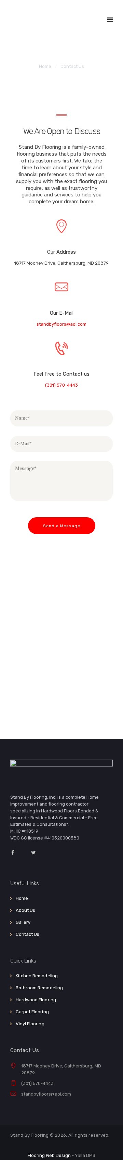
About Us (25, 910)
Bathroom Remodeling (39, 987)
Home (45, 66)
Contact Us (27, 934)
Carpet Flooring (32, 1011)
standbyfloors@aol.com (61, 324)
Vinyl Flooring (30, 1023)
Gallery (23, 922)
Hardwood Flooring (36, 999)
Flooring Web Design (49, 1155)
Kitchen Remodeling (36, 975)
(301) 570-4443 (61, 385)
